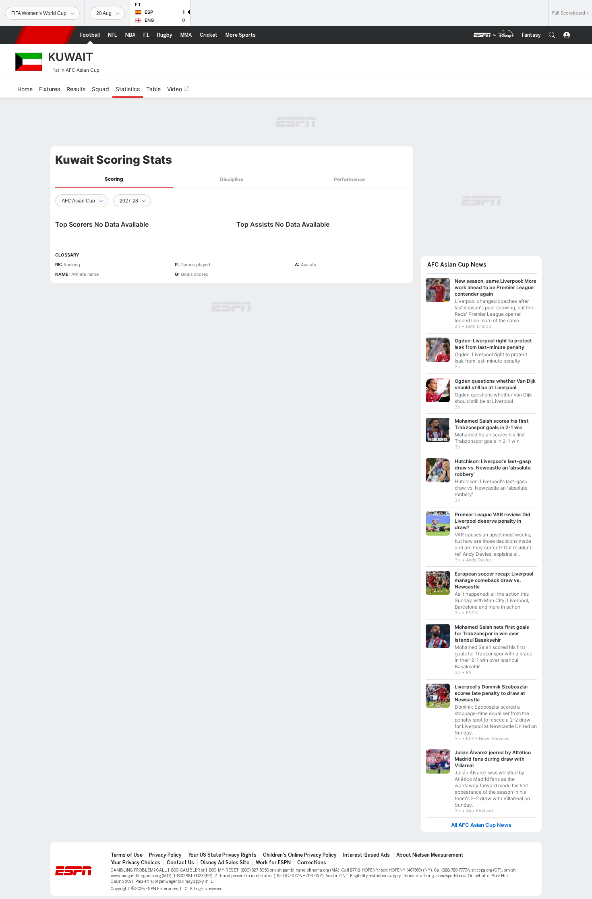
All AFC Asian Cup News (481, 825)
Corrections (311, 863)
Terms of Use (127, 855)
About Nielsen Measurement (430, 855)
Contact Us (180, 863)
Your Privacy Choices (135, 863)
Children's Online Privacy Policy (300, 855)
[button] (552, 35)
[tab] (114, 179)
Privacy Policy (165, 855)
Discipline (231, 179)
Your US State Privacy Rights (222, 855)
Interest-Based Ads (366, 855)
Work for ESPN (273, 863)
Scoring (114, 179)
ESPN (45, 35)
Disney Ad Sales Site (225, 863)
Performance (349, 179)
